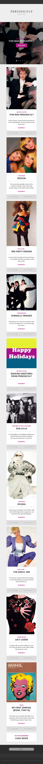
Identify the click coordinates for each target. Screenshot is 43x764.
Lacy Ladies (21, 639)
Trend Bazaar (21, 313)
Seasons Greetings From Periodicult (21, 375)
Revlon (21, 178)
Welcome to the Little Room (21, 426)
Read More (21, 45)
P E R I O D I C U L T (21, 11)
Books (22, 705)
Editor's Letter (21, 39)
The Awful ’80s (21, 571)
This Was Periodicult (21, 41)
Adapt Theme (24, 760)
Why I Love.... (21, 249)
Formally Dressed (21, 315)
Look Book (21, 175)
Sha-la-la (21, 428)
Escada (22, 504)
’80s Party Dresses (21, 251)
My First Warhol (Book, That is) (21, 709)
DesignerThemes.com (36, 760)
